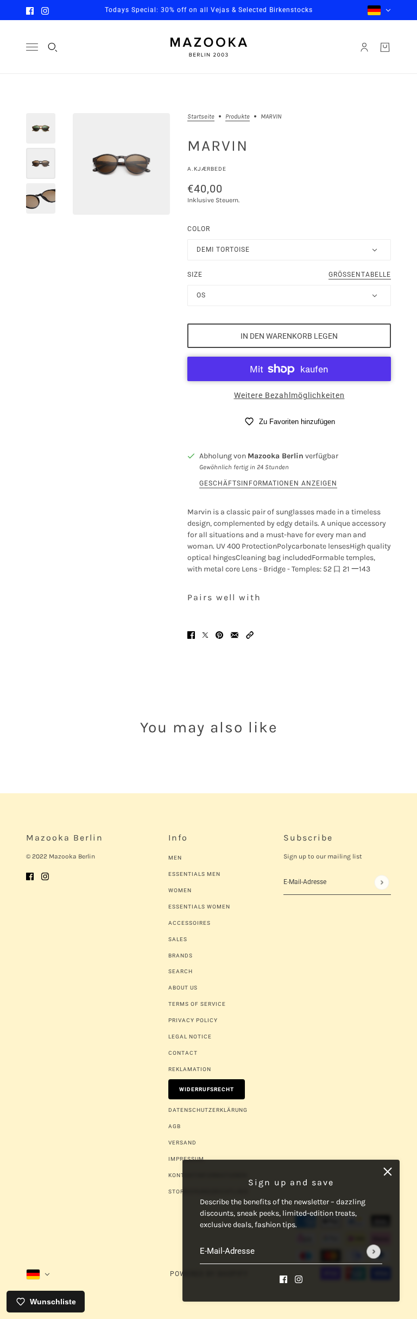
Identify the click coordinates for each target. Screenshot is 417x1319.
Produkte (237, 116)
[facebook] (30, 10)
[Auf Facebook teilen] (191, 634)
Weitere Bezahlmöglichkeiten (289, 395)
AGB (174, 1126)
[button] (250, 634)
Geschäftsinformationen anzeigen (268, 483)
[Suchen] (53, 47)
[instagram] (45, 10)
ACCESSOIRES (189, 923)
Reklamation (189, 1069)
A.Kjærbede (206, 169)
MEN (175, 858)
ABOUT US (183, 988)
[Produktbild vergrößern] (121, 164)
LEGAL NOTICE (190, 1037)
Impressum (186, 1159)
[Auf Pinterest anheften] (219, 634)
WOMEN (180, 890)
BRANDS (180, 956)
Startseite (200, 116)
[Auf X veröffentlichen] (205, 634)
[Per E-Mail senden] (234, 634)
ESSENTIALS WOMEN (199, 907)
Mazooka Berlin (276, 456)
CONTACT (183, 1053)
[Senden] (374, 1252)
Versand (182, 1143)
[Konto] (364, 47)
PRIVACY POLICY (193, 1020)
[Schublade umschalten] (32, 47)
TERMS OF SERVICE (197, 1004)
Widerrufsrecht (206, 1089)
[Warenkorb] (385, 47)
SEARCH (180, 971)
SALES (177, 939)
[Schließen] (387, 1171)
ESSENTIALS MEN (194, 874)
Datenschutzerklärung (208, 1110)
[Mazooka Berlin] (208, 47)
